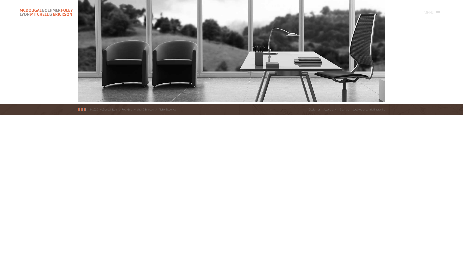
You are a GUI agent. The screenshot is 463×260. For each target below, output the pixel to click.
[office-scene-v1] (231, 51)
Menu (429, 12)
